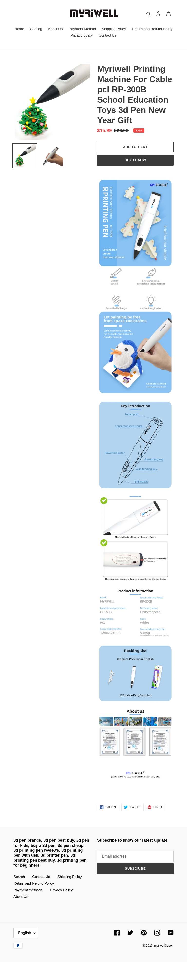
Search (19, 877)
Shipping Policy (69, 877)
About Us (20, 897)
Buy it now (135, 160)
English (24, 933)
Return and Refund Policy (33, 883)
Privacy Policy (61, 890)
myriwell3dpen (164, 945)
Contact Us (41, 877)
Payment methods (28, 890)
